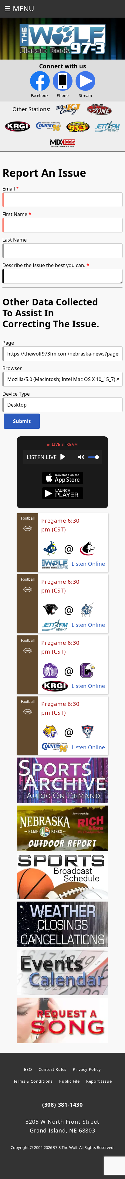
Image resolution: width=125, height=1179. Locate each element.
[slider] (93, 457)
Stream (85, 95)
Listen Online (88, 564)
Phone (63, 95)
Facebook (40, 95)
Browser (12, 368)
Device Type (16, 393)
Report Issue (99, 1081)
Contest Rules (52, 1069)
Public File (69, 1081)
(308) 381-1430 (62, 1104)
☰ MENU (19, 8)
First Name (14, 214)
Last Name (14, 239)
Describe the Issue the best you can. (43, 265)
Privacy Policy (87, 1069)
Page (8, 342)
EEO (28, 1069)
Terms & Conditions (33, 1081)
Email (8, 188)
